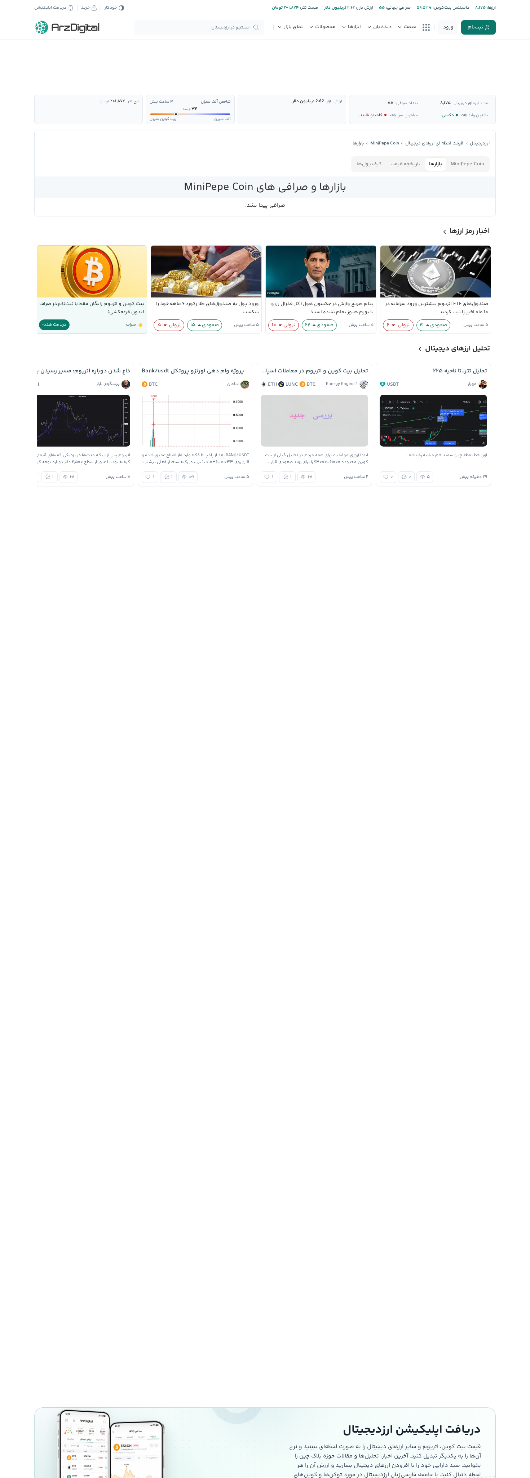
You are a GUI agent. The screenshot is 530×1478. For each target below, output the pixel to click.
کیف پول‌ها (369, 164)
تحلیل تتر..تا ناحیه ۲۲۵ (460, 371)
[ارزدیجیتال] (67, 27)
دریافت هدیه (54, 324)
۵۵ (390, 103)
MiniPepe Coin (467, 164)
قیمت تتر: (308, 7)
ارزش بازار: (364, 7)
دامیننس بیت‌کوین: (450, 7)
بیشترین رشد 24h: (475, 115)
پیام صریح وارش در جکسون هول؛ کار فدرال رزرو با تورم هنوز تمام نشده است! (322, 308)
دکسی (448, 115)
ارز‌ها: (491, 7)
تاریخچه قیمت (405, 164)
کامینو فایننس (369, 115)
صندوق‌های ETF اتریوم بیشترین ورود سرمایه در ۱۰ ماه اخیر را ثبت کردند (436, 308)
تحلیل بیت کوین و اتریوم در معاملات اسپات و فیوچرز (314, 371)
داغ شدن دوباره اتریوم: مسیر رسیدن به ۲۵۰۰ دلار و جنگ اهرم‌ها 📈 (76, 371)
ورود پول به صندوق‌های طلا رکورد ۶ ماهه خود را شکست (207, 308)
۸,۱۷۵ (445, 103)
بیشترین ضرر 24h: (403, 115)
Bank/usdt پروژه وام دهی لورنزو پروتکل (193, 371)
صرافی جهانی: (398, 7)
